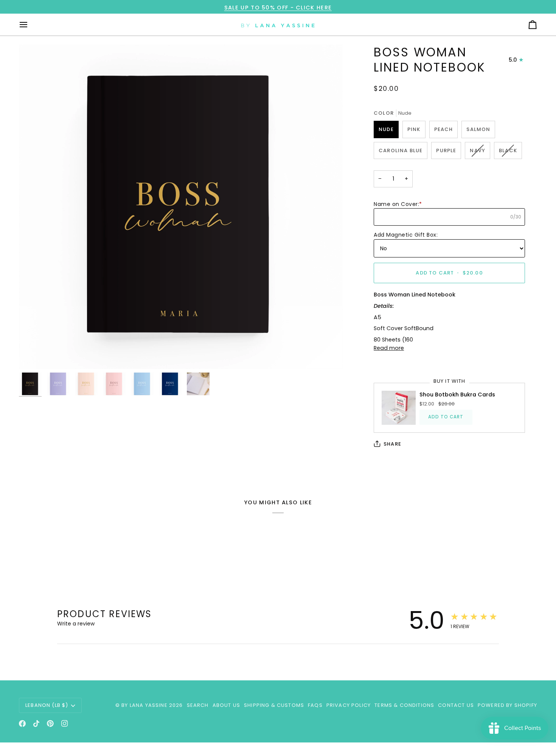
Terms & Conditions (404, 705)
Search (198, 705)
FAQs (315, 705)
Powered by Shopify (507, 705)
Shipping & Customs (274, 705)
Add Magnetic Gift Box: (406, 235)
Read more (389, 348)
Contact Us (456, 705)
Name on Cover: (398, 204)
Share (392, 444)
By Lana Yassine (144, 705)
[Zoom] (181, 207)
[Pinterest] (50, 723)
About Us (226, 705)
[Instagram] (64, 723)
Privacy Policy (348, 705)
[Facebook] (22, 723)
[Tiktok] (36, 723)
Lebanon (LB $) (46, 705)
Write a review (76, 623)
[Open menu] (30, 25)
